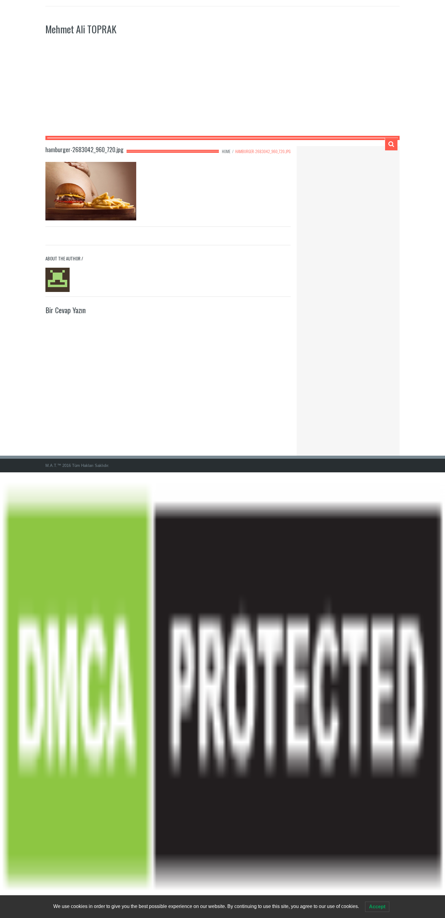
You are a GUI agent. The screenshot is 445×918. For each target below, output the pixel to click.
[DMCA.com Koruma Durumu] (222, 694)
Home (226, 151)
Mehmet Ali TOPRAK (81, 29)
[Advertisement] (222, 90)
